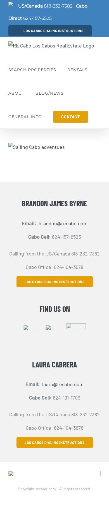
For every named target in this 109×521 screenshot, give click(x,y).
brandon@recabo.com (63, 223)
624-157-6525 (37, 18)
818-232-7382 (58, 6)
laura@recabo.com (63, 384)
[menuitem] (50, 30)
